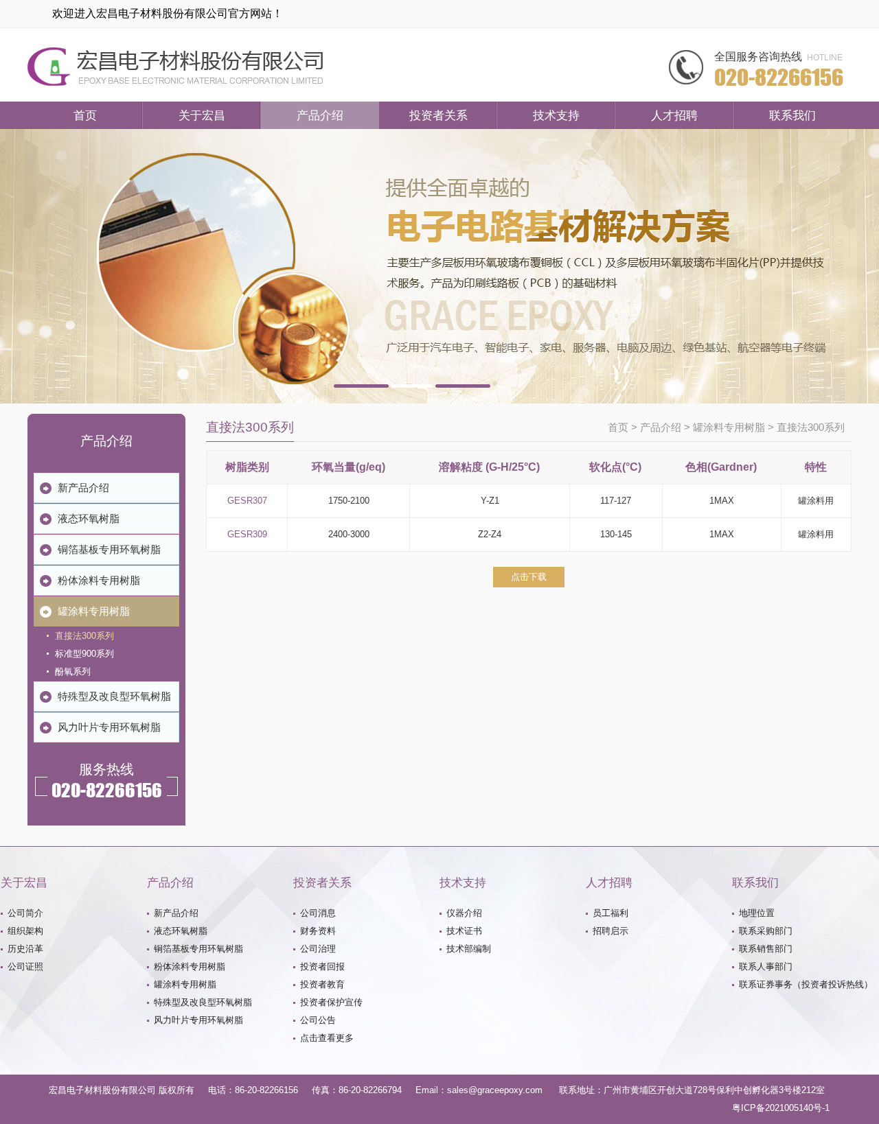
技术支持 (556, 115)
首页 (85, 115)
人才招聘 (674, 115)
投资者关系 (438, 115)
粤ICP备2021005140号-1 (781, 1108)
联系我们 (792, 115)
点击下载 (529, 577)
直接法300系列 (811, 427)
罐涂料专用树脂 (729, 427)
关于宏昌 (202, 115)
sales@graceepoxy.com (495, 1090)
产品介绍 (320, 115)
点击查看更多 (327, 1038)
